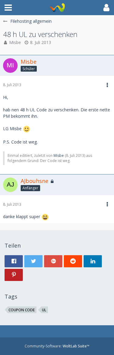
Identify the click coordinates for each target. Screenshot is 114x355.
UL (44, 310)
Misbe (15, 42)
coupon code (22, 310)
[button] (8, 7)
